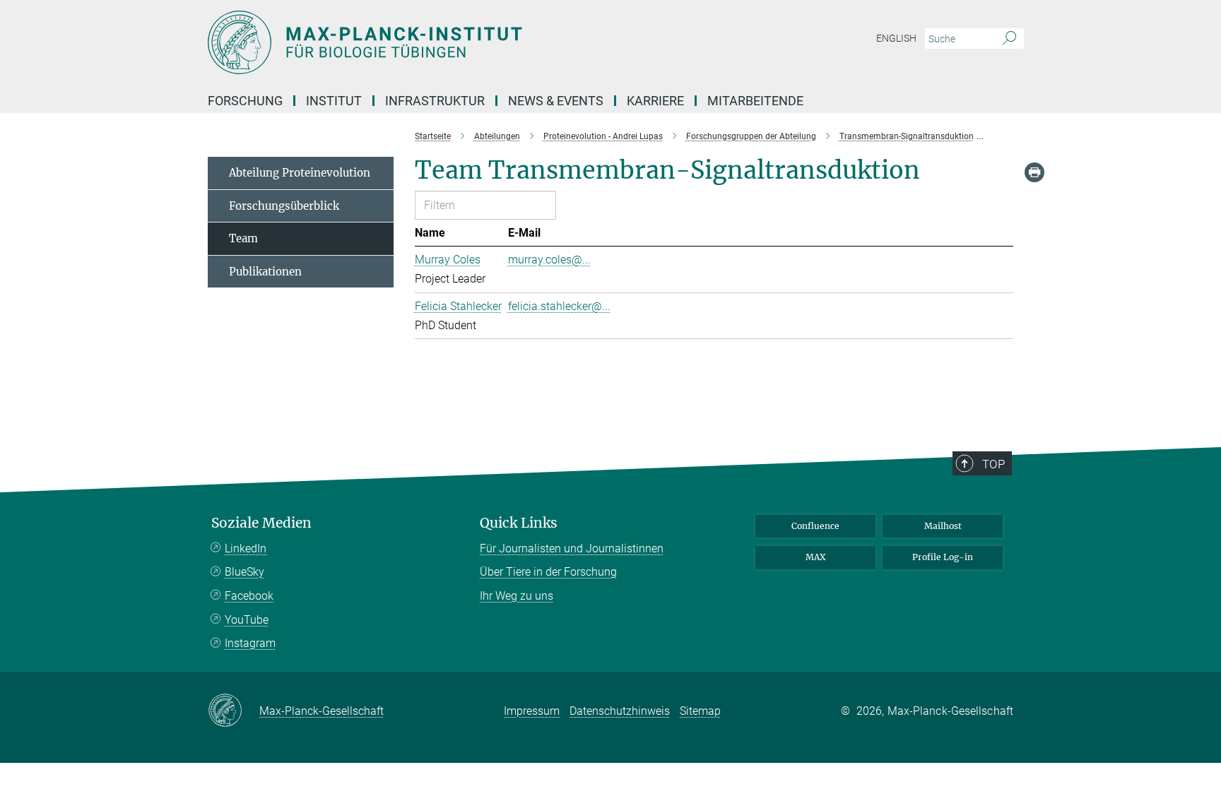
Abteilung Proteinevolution (299, 172)
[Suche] (1009, 39)
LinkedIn (245, 548)
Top (993, 464)
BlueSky (244, 572)
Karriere (655, 100)
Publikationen (265, 271)
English (896, 38)
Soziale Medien (261, 523)
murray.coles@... (549, 259)
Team (243, 238)
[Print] (1034, 172)
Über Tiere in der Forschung (548, 572)
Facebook (249, 596)
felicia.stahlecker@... (559, 306)
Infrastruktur (435, 100)
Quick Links (519, 523)
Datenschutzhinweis (620, 711)
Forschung (245, 100)
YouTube (247, 620)
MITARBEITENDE (755, 100)
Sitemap (700, 711)
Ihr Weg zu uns (516, 596)
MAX (816, 557)
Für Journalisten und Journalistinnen (571, 548)
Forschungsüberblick (284, 206)
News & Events (555, 100)
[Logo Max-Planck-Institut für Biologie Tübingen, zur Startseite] (473, 42)
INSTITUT (334, 100)
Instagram (250, 643)
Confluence (815, 526)
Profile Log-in (942, 557)
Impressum (532, 711)
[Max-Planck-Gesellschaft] (233, 711)
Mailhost (943, 526)
